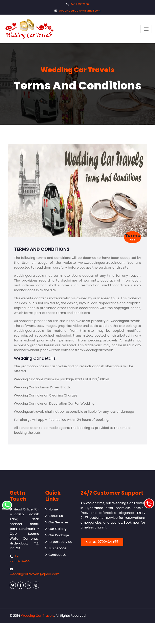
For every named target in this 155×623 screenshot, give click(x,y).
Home (53, 509)
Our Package (58, 535)
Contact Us (57, 554)
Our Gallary (57, 528)
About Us (55, 515)
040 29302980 (79, 4)
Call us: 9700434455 (102, 541)
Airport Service (60, 541)
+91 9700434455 (20, 558)
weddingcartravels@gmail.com (80, 10)
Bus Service (57, 548)
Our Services (58, 522)
